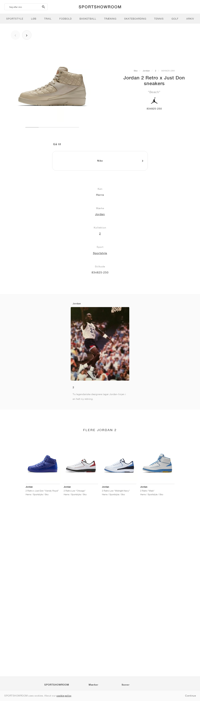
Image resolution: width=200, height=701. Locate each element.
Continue (190, 695)
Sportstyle (100, 253)
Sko (136, 70)
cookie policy (63, 695)
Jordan (146, 70)
